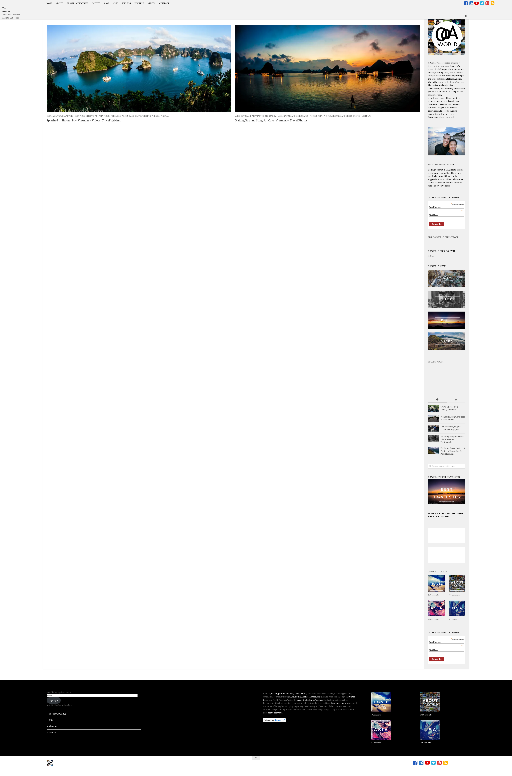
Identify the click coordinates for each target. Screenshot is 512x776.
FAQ (51, 720)
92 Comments (454, 619)
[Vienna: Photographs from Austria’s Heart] (433, 418)
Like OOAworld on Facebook (443, 237)
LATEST (96, 3)
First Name (433, 215)
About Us (53, 726)
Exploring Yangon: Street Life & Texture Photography (452, 439)
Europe (431, 75)
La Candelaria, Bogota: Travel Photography (451, 428)
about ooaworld (446, 117)
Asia (49, 116)
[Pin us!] (487, 3)
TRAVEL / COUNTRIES (77, 3)
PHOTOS (126, 3)
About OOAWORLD (58, 713)
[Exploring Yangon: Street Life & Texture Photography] (433, 438)
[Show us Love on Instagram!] (471, 3)
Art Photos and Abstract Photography (255, 116)
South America (456, 72)
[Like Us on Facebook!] (466, 3)
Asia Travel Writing (63, 116)
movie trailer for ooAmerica (450, 82)
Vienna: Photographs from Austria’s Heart (453, 418)
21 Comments (433, 619)
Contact (52, 732)
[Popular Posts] (456, 399)
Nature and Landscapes (295, 116)
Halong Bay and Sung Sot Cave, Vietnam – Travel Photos (271, 120)
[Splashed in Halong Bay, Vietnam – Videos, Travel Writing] (139, 68)
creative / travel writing (296, 693)
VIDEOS (151, 3)
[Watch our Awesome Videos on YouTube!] (476, 3)
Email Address (446, 207)
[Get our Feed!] (492, 3)
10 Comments (433, 595)
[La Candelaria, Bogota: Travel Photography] (433, 428)
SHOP (106, 3)
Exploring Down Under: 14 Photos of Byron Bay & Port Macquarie (453, 451)
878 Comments (454, 595)
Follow (431, 256)
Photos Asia (316, 116)
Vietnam (165, 116)
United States (438, 78)
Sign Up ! (54, 700)
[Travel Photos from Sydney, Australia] (433, 408)
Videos (155, 116)
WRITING (139, 3)
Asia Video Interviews (86, 116)
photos (446, 62)
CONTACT (164, 3)
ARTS (115, 3)
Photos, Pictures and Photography (342, 116)
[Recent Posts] (437, 399)
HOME (49, 3)
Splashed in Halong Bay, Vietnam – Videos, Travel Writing (84, 120)
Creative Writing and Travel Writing (131, 116)
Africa (438, 75)
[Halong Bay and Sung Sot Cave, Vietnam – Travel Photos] (327, 68)
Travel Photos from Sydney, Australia (449, 408)
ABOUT (59, 3)
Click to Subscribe (10, 17)
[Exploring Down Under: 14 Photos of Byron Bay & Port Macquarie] (433, 450)
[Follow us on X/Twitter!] (482, 3)
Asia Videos (105, 116)
